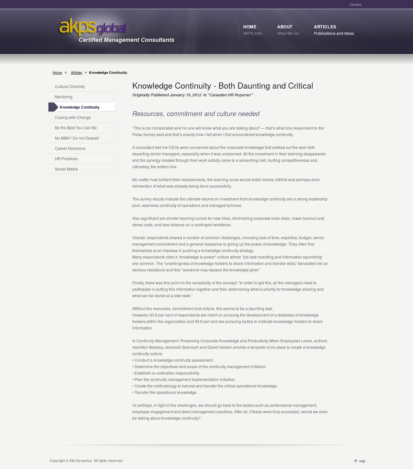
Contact (355, 4)
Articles (76, 72)
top (362, 460)
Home (57, 72)
